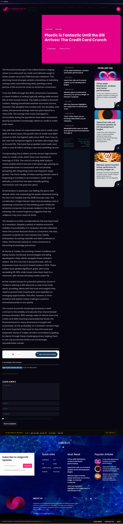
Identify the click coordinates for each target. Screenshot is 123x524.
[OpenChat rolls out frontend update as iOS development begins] (108, 114)
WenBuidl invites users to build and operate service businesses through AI (76, 130)
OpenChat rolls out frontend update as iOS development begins (75, 82)
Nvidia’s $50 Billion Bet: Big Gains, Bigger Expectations (84, 143)
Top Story (58, 29)
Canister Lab (69, 67)
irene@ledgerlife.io (47, 513)
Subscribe (27, 466)
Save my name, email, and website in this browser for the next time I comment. (29, 418)
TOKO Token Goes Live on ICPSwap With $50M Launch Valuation (75, 118)
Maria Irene (52, 48)
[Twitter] (60, 447)
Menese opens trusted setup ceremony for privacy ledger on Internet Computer (76, 94)
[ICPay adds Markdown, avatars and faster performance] (108, 76)
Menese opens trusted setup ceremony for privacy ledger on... (107, 167)
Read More (45, 509)
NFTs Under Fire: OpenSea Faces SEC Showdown (69, 144)
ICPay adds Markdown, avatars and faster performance (76, 71)
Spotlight (49, 29)
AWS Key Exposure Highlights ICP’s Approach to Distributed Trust (75, 106)
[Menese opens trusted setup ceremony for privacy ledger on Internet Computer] (108, 157)
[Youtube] (63, 447)
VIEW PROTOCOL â (111, 432)
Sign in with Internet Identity (47, 354)
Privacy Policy (21, 470)
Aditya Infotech (45, 521)
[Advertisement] (77, 178)
